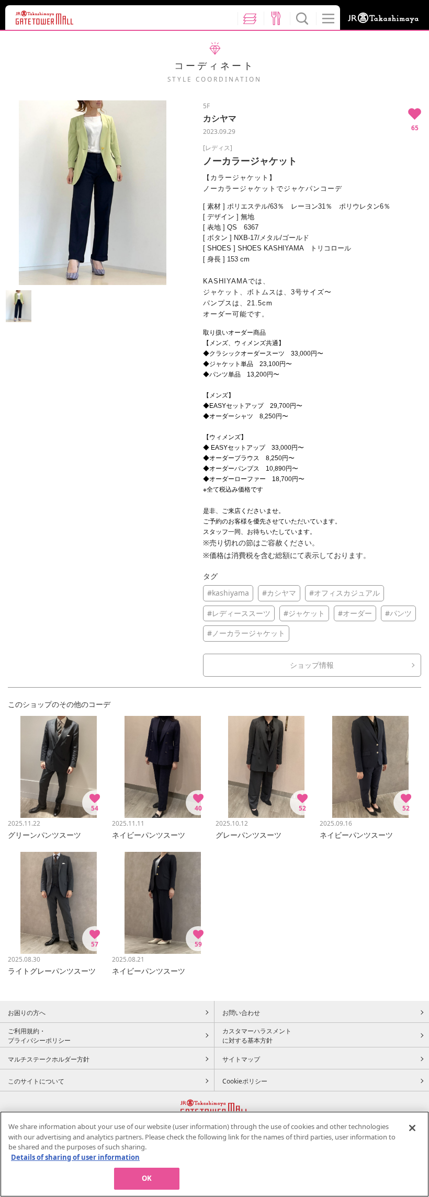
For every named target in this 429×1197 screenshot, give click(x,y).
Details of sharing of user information (75, 1157)
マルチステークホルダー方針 (48, 1059)
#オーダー (355, 613)
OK (147, 1178)
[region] (214, 1154)
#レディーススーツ (238, 613)
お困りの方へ (27, 1012)
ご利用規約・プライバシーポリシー (39, 1035)
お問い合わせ (241, 1012)
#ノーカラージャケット (246, 633)
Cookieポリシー (244, 1081)
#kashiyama (228, 593)
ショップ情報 (312, 665)
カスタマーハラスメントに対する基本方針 (256, 1035)
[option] (92, 192)
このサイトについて (36, 1081)
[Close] (412, 1127)
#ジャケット (304, 613)
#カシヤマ (279, 593)
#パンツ (398, 613)
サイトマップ (241, 1059)
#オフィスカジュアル (344, 593)
